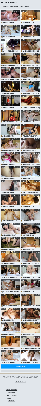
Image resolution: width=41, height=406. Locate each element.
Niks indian (11, 398)
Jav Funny (11, 2)
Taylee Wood (11, 395)
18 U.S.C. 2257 (20, 382)
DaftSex (11, 392)
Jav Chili (11, 401)
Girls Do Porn (11, 390)
